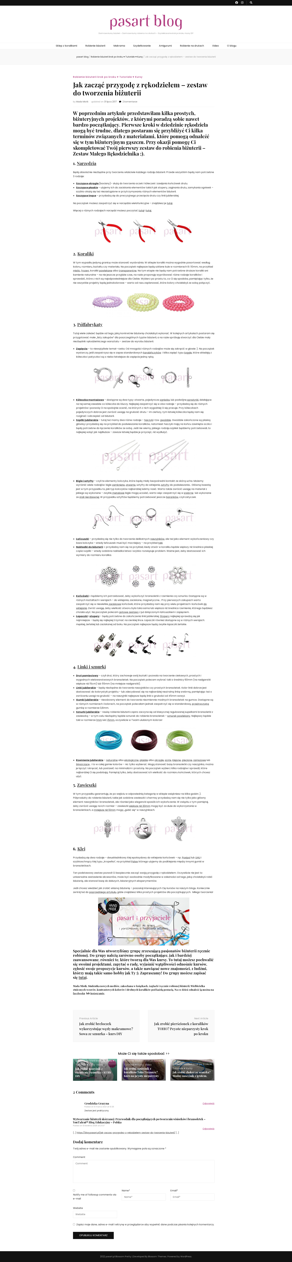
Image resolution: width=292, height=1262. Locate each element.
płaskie (144, 760)
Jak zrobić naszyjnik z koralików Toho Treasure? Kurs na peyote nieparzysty (141, 1072)
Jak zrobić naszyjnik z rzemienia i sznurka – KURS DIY (93, 1072)
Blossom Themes (157, 1256)
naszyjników (157, 539)
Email (174, 1190)
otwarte (131, 485)
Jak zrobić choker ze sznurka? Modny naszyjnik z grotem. (192, 1074)
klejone (176, 760)
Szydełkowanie (142, 45)
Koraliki (85, 253)
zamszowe (199, 760)
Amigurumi (165, 45)
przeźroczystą (200, 704)
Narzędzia (86, 163)
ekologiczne (131, 760)
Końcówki (82, 596)
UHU (197, 857)
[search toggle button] (251, 3)
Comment (79, 1157)
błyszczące (83, 764)
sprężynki (192, 400)
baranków (172, 497)
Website (78, 1208)
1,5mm (110, 720)
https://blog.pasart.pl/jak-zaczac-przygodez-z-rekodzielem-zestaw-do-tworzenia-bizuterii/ (126, 1132)
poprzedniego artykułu (102, 892)
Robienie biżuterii (95, 45)
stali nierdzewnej (89, 497)
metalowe (118, 493)
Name (126, 1190)
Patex (134, 861)
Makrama (119, 45)
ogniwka (165, 400)
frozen (85, 270)
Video (215, 45)
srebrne (188, 493)
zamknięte (118, 485)
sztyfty (165, 485)
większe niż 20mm (139, 806)
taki (160, 543)
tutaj (169, 203)
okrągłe (159, 760)
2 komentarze (130, 101)
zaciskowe (114, 604)
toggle (188, 352)
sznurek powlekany (178, 716)
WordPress (185, 1256)
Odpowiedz (208, 1103)
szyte (168, 760)
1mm (99, 720)
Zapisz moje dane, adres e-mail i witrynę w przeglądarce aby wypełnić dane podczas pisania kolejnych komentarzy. (145, 1224)
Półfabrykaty (90, 324)
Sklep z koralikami (66, 45)
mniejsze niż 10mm (105, 810)
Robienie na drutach (192, 45)
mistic (76, 270)
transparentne (128, 270)
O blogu (231, 45)
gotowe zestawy (129, 612)
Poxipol (186, 857)
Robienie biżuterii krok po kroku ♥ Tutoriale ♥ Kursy (108, 77)
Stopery (165, 616)
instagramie (97, 993)
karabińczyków (152, 352)
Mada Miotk (82, 101)
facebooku (79, 993)
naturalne (112, 760)
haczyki (148, 420)
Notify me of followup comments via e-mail (94, 1197)
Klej (81, 848)
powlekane (105, 270)
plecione (187, 760)
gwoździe (165, 420)
